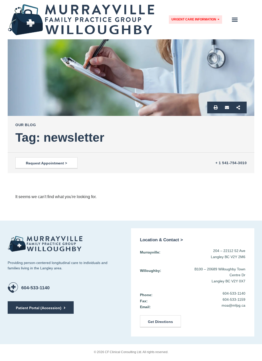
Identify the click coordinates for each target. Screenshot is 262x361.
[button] (235, 20)
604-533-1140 (35, 287)
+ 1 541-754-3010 (231, 163)
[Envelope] (227, 107)
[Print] (216, 107)
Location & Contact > (161, 239)
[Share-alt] (238, 107)
